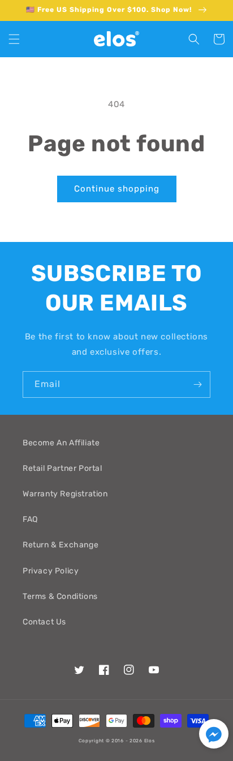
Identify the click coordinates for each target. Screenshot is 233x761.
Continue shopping (116, 189)
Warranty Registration (65, 494)
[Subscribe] (197, 384)
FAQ (30, 519)
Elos (149, 740)
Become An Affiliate (61, 443)
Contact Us (44, 622)
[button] (14, 39)
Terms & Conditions (60, 596)
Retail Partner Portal (62, 468)
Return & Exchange (60, 545)
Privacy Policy (51, 571)
